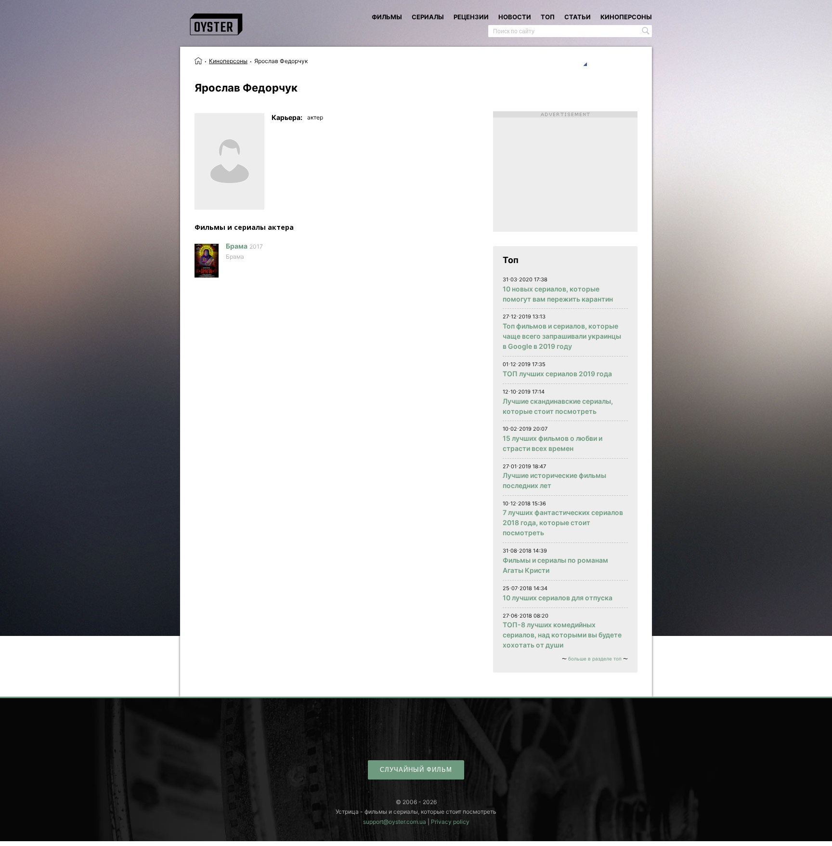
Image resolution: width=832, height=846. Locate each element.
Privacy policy (450, 821)
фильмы (387, 17)
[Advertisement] (565, 171)
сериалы (428, 17)
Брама (236, 246)
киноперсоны (626, 17)
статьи (577, 17)
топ (548, 17)
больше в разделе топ (595, 658)
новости (514, 17)
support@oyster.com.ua (394, 821)
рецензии (471, 17)
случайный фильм (416, 769)
